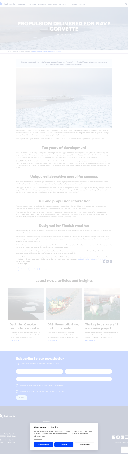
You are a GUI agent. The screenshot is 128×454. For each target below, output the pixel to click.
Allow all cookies (43, 444)
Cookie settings (84, 444)
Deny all (64, 444)
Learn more (38, 439)
